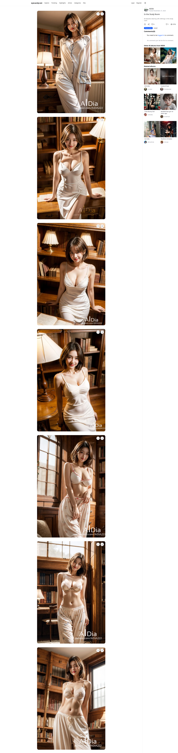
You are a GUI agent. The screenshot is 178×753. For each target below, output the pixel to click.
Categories (77, 3)
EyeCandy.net (36, 3)
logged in (161, 35)
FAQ (84, 3)
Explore (46, 3)
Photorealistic (148, 28)
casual (155, 28)
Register (139, 3)
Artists (70, 3)
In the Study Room (152, 14)
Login (133, 3)
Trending (54, 3)
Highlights (62, 3)
